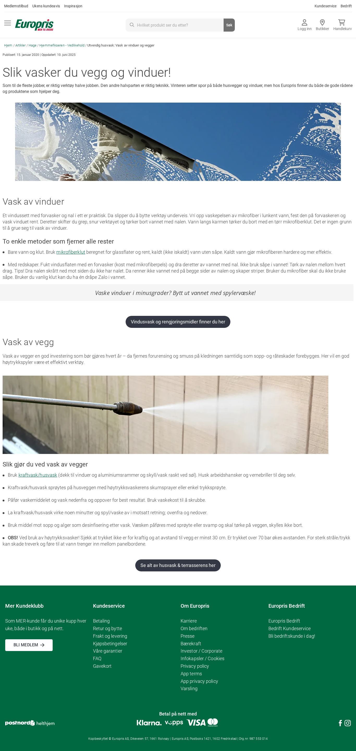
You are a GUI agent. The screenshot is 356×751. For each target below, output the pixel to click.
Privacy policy (195, 666)
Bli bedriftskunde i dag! (291, 636)
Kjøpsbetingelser (110, 643)
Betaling (101, 621)
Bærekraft (191, 643)
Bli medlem (26, 644)
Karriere (189, 621)
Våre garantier (107, 651)
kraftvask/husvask (38, 475)
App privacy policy (199, 681)
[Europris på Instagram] (348, 724)
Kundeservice (325, 6)
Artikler (21, 45)
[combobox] (180, 25)
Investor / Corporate (201, 651)
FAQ (97, 658)
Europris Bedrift (284, 621)
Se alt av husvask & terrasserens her (178, 565)
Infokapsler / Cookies (202, 658)
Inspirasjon (73, 6)
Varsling (189, 688)
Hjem (8, 45)
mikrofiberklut (70, 252)
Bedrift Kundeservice (289, 628)
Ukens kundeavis (46, 6)
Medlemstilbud (16, 6)
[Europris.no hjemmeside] (34, 25)
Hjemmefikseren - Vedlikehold (62, 45)
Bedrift (346, 6)
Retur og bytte (107, 628)
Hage (33, 45)
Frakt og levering (110, 636)
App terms (191, 673)
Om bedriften (194, 628)
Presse (188, 636)
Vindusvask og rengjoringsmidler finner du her (178, 321)
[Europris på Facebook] (340, 724)
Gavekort (102, 666)
